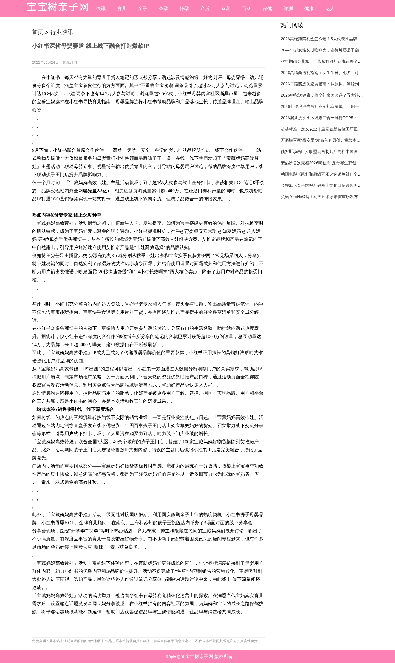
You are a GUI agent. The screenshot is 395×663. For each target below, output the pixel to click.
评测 (288, 8)
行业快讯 (61, 32)
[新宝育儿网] (56, 8)
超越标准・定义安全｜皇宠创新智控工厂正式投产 (325, 129)
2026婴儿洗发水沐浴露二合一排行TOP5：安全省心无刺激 (333, 117)
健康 (309, 8)
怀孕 (184, 8)
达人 (330, 8)
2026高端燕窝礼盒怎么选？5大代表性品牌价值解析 (327, 38)
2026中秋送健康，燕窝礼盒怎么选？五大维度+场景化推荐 (333, 95)
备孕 (163, 8)
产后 (205, 8)
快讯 (101, 8)
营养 (225, 8)
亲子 (142, 8)
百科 (246, 8)
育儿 (121, 8)
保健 (267, 8)
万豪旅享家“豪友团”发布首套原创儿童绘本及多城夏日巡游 (333, 140)
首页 (37, 32)
